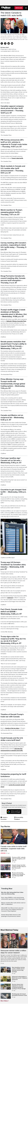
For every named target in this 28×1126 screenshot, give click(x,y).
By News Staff (5, 47)
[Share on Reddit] (8, 43)
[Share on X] (2, 43)
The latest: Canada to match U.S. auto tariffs (11, 14)
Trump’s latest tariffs (17, 158)
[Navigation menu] (26, 8)
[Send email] (12, 43)
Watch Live (19, 8)
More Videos (4, 1001)
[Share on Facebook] (5, 43)
